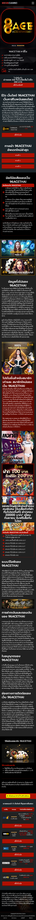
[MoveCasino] (9, 3)
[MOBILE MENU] (33, 3)
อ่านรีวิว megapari (13, 863)
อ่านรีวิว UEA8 (13, 878)
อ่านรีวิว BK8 (14, 818)
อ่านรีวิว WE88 (14, 834)
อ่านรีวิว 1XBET (14, 849)
